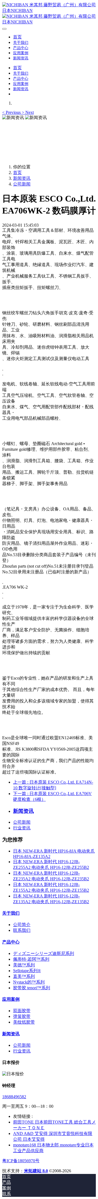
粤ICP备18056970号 (20, 1160)
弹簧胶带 (21, 1016)
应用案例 (11, 999)
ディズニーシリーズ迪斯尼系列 (43, 953)
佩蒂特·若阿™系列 (31, 959)
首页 (17, 37)
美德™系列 (24, 965)
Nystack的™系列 (29, 982)
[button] (12, 112)
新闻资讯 (21, 178)
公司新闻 (21, 184)
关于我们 (11, 913)
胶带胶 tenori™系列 (31, 987)
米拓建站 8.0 (36, 1170)
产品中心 (11, 942)
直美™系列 (24, 976)
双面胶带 (21, 1010)
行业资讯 (21, 828)
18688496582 (14, 1096)
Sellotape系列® (27, 970)
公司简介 (21, 924)
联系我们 (21, 930)
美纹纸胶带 (24, 1022)
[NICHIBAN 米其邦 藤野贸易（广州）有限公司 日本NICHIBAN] (49, 13)
